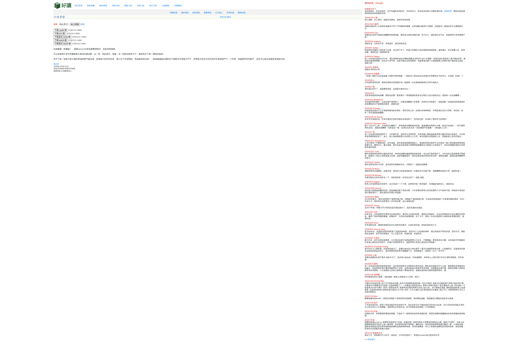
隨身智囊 (91, 5)
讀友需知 (185, 12)
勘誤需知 (196, 12)
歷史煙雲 (103, 5)
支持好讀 (230, 12)
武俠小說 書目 (225, 17)
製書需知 (207, 12)
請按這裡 (448, 11)
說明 (83, 24)
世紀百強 (78, 5)
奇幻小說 (153, 5)
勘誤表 (56, 64)
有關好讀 (173, 12)
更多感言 (371, 339)
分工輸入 (219, 12)
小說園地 (165, 5)
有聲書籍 (178, 5)
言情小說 (140, 5)
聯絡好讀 (241, 12)
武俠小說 (115, 5)
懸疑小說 (128, 5)
